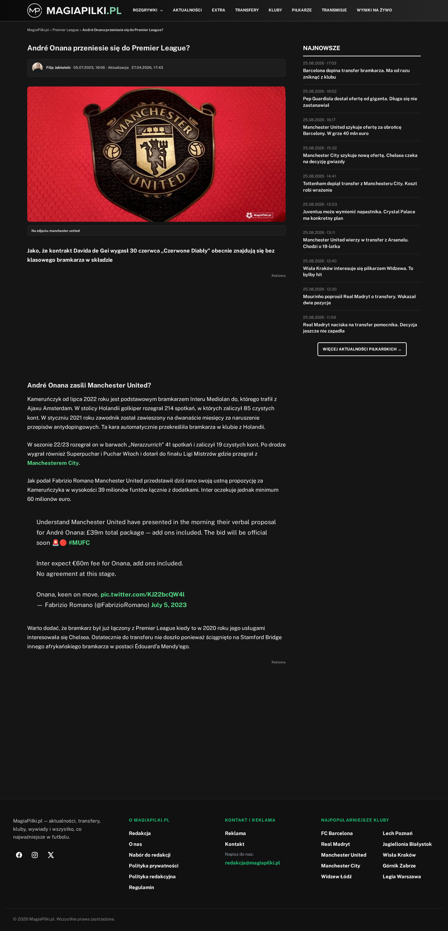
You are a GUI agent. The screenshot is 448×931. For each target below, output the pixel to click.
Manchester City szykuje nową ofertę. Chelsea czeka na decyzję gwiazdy (360, 158)
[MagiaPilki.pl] (74, 10)
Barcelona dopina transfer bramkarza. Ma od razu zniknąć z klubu (356, 74)
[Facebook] (19, 855)
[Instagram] (35, 855)
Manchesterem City (53, 463)
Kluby (275, 10)
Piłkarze (302, 10)
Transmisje (334, 10)
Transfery (247, 10)
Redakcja (140, 833)
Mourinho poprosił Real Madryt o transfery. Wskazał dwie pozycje (359, 300)
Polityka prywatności (153, 865)
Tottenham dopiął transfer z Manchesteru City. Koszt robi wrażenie (360, 187)
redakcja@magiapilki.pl (252, 862)
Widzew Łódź (336, 876)
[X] (50, 855)
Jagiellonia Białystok (407, 844)
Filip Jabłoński (58, 67)
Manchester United (343, 855)
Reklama (235, 833)
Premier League (65, 30)
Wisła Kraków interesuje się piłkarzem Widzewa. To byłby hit (358, 271)
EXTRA (218, 10)
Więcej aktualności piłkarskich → (362, 349)
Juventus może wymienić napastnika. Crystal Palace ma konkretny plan (359, 215)
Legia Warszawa (402, 876)
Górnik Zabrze (399, 865)
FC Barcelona (337, 833)
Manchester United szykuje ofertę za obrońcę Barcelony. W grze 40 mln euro (352, 130)
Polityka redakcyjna (152, 876)
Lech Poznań (398, 833)
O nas (135, 844)
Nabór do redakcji (150, 855)
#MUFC (79, 542)
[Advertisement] (156, 325)
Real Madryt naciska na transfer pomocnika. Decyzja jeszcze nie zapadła (360, 328)
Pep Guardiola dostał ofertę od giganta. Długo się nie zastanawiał (360, 102)
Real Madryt (335, 844)
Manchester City (340, 865)
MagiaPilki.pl (38, 30)
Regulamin (141, 887)
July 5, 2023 (169, 604)
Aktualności (187, 10)
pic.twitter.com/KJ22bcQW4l (143, 594)
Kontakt (234, 844)
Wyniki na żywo (374, 10)
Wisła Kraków (399, 855)
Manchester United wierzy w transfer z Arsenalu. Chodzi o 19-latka (356, 243)
